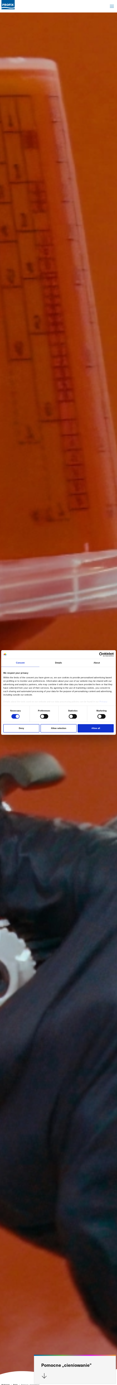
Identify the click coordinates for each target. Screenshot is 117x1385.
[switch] (44, 716)
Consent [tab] (20, 662)
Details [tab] (58, 662)
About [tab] (97, 662)
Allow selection (58, 728)
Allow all (95, 728)
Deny (21, 728)
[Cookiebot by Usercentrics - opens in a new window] (101, 654)
